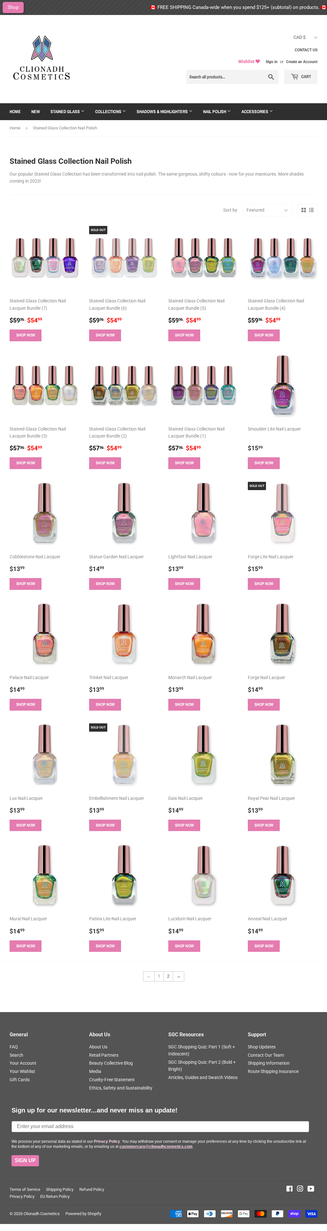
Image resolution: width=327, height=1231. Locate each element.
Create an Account (301, 62)
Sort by (230, 210)
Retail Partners (103, 1055)
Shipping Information (269, 1063)
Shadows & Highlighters (163, 111)
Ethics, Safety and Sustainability (120, 1087)
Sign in (272, 62)
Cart (305, 76)
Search (16, 1055)
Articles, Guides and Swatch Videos (203, 1077)
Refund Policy (91, 1189)
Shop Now (25, 335)
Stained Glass (65, 111)
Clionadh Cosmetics (42, 1213)
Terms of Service (25, 1189)
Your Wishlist (22, 1071)
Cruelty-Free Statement (112, 1079)
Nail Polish (215, 111)
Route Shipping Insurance (273, 1071)
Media (95, 1071)
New (35, 111)
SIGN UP (25, 1160)
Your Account (23, 1063)
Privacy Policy (22, 1196)
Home (15, 111)
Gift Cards (20, 1079)
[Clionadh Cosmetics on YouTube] (311, 1189)
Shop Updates (262, 1046)
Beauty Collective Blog (111, 1063)
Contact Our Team (266, 1055)
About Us (98, 1046)
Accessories (255, 111)
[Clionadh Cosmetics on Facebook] (289, 1189)
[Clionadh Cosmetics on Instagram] (300, 1189)
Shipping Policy (59, 1189)
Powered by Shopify (83, 1213)
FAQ (14, 1046)
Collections (108, 111)
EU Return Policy (55, 1196)
